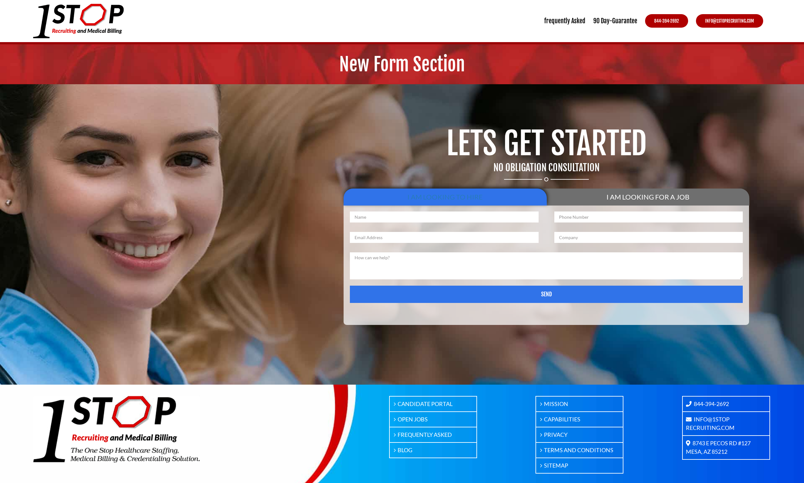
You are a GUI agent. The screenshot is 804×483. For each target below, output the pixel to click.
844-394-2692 (711, 403)
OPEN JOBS (413, 419)
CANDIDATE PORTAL (425, 403)
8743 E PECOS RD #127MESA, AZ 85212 (718, 447)
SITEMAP (556, 465)
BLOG (405, 450)
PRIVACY (556, 434)
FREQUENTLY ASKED (425, 434)
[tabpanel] (546, 265)
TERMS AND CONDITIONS (578, 450)
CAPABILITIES (562, 419)
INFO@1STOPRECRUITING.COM (710, 423)
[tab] (445, 197)
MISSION (556, 403)
